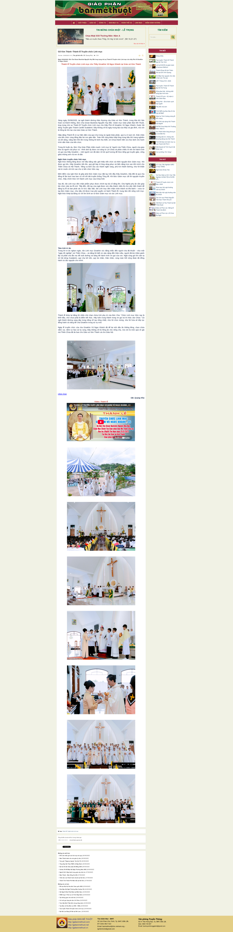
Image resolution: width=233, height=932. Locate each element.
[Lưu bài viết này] (143, 55)
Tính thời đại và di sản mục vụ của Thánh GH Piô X (165, 143)
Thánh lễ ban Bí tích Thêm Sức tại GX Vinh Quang (164, 71)
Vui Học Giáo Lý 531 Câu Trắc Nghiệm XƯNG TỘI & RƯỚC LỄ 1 (165, 177)
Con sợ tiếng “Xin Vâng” (163, 152)
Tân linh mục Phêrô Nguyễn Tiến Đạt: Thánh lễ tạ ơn (165, 199)
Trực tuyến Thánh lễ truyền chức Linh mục (72, 908)
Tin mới (162, 50)
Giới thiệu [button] (82, 23)
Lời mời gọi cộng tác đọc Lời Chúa (69, 900)
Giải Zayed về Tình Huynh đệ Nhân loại (165, 148)
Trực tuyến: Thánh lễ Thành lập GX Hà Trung (165, 87)
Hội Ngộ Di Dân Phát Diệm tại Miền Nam (71, 892)
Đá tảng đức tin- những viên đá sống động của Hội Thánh (165, 138)
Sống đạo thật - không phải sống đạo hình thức (164, 92)
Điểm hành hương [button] (152, 23)
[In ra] (140, 55)
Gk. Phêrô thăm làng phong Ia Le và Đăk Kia (165, 133)
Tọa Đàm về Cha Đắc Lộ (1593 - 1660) (70, 906)
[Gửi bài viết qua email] (136, 55)
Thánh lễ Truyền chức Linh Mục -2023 (164, 183)
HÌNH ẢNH (62, 394)
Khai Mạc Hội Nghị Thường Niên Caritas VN (72, 889)
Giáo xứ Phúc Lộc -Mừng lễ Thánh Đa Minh (165, 209)
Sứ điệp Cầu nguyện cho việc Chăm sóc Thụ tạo (165, 77)
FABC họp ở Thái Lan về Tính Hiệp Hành (71, 895)
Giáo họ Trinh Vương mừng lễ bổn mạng (165, 117)
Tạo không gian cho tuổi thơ (68, 897)
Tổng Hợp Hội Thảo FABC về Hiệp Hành (71, 864)
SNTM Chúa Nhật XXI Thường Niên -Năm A (166, 128)
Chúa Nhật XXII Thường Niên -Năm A (102, 35)
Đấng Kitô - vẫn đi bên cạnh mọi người (165, 103)
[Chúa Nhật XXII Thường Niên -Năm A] (71, 36)
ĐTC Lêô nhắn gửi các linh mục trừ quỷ (71, 855)
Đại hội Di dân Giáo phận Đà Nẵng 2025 (71, 866)
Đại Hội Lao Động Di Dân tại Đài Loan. (70, 911)
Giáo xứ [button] (92, 23)
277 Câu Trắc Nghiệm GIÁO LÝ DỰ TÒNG (165, 166)
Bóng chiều (159, 56)
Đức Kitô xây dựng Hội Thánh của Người (165, 123)
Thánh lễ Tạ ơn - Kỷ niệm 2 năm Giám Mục (164, 97)
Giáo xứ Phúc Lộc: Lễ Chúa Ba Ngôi (165, 214)
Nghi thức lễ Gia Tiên (163, 170)
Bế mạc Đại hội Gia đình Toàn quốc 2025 (71, 886)
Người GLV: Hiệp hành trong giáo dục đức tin (72, 872)
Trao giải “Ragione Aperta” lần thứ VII (70, 861)
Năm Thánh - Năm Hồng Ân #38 (68, 875)
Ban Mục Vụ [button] (114, 23)
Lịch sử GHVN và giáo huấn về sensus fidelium (165, 66)
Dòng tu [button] (102, 23)
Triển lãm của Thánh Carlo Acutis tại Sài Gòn (72, 878)
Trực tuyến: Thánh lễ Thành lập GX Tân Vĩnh (165, 61)
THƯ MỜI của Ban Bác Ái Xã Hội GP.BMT (165, 112)
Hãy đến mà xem (161, 107)
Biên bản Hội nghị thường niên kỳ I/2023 (166, 193)
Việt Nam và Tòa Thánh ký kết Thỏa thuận (165, 204)
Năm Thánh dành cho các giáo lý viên (70, 858)
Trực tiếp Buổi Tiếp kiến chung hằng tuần (71, 903)
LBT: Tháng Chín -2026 (163, 81)
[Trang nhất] (74, 22)
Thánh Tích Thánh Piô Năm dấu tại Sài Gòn (72, 880)
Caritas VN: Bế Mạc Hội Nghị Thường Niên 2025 (73, 869)
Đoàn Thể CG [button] (126, 23)
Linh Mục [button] (138, 23)
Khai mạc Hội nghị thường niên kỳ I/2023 (164, 188)
